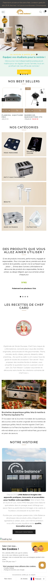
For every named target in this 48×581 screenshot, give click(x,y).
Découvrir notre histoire (24, 532)
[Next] (44, 46)
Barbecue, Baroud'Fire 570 (33, 116)
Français (38, 579)
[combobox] (38, 579)
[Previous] (3, 46)
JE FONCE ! (24, 72)
